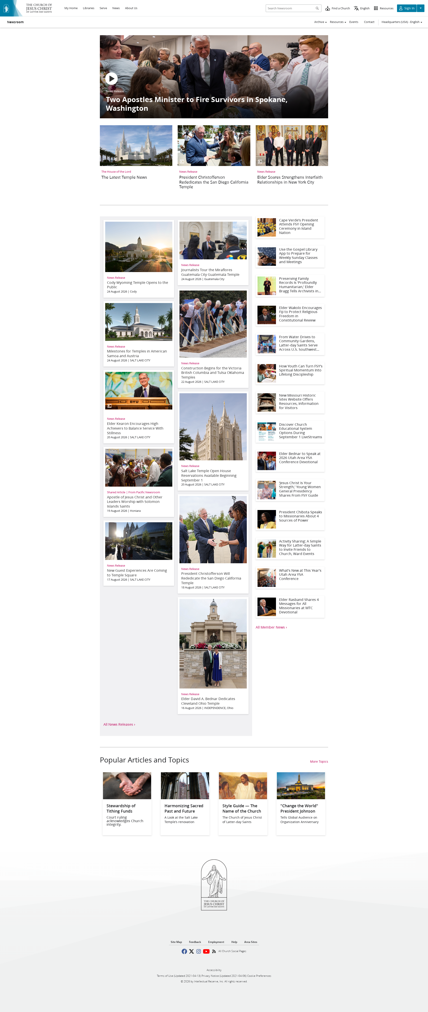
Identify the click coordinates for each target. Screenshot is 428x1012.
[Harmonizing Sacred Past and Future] (185, 797)
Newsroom (15, 22)
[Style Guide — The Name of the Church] (243, 797)
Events (353, 22)
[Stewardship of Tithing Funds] (127, 797)
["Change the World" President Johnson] (301, 797)
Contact (369, 22)
